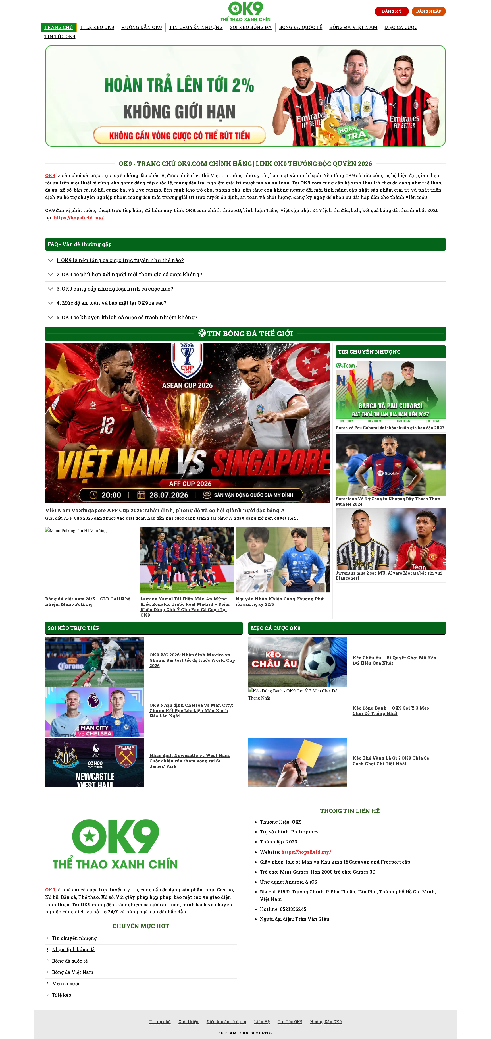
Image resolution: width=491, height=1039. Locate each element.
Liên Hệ (262, 1021)
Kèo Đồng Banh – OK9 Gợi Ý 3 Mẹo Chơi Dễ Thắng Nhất (391, 710)
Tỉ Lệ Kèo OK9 (97, 27)
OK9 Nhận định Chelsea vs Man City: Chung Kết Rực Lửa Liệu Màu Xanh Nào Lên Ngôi (191, 710)
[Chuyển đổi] (50, 261)
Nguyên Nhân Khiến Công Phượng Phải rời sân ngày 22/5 (280, 601)
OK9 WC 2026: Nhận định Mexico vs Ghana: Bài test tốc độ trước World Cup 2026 (192, 660)
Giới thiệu (188, 1021)
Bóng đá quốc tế (301, 27)
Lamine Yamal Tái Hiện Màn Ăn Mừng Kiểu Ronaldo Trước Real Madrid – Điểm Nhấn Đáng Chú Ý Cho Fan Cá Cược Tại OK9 (185, 607)
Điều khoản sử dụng (226, 1021)
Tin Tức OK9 (60, 36)
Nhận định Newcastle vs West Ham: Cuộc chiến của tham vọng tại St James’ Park (189, 761)
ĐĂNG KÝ (392, 11)
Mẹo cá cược (400, 27)
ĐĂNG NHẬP (429, 11)
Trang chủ (58, 27)
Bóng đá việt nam (353, 27)
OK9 (50, 175)
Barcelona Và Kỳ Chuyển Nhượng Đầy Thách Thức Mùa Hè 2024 (388, 501)
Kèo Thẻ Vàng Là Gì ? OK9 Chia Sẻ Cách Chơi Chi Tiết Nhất (391, 760)
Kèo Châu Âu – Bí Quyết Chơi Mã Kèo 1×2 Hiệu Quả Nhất (394, 660)
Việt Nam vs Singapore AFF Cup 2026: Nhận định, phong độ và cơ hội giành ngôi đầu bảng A (165, 510)
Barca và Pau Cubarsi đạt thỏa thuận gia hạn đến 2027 (390, 427)
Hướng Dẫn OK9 (141, 27)
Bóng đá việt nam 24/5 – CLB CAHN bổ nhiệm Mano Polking (87, 601)
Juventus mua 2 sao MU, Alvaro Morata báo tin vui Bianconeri (389, 576)
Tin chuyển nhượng (195, 27)
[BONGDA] (245, 11)
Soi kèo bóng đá (251, 27)
